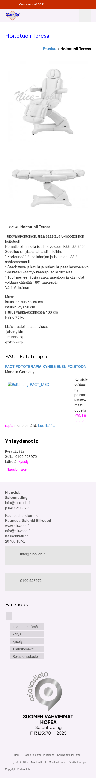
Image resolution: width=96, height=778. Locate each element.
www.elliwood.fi (17, 525)
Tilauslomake (16, 469)
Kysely (23, 461)
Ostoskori (31, 4)
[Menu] (85, 15)
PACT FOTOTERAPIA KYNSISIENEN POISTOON (45, 366)
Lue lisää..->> (49, 425)
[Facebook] (9, 616)
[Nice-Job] (23, 15)
